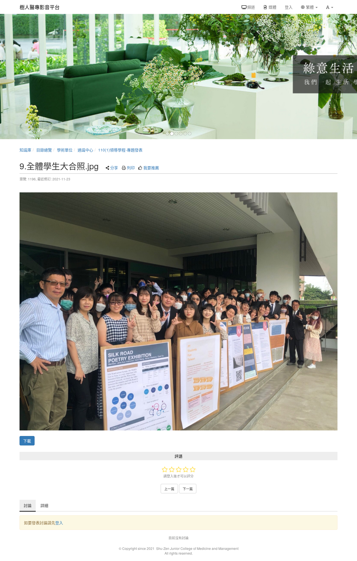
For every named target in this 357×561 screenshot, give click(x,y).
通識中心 (85, 150)
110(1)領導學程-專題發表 (120, 150)
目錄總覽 (44, 150)
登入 (59, 522)
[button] (329, 7)
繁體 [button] (310, 7)
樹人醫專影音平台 (40, 7)
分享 (114, 167)
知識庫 (25, 150)
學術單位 (65, 150)
